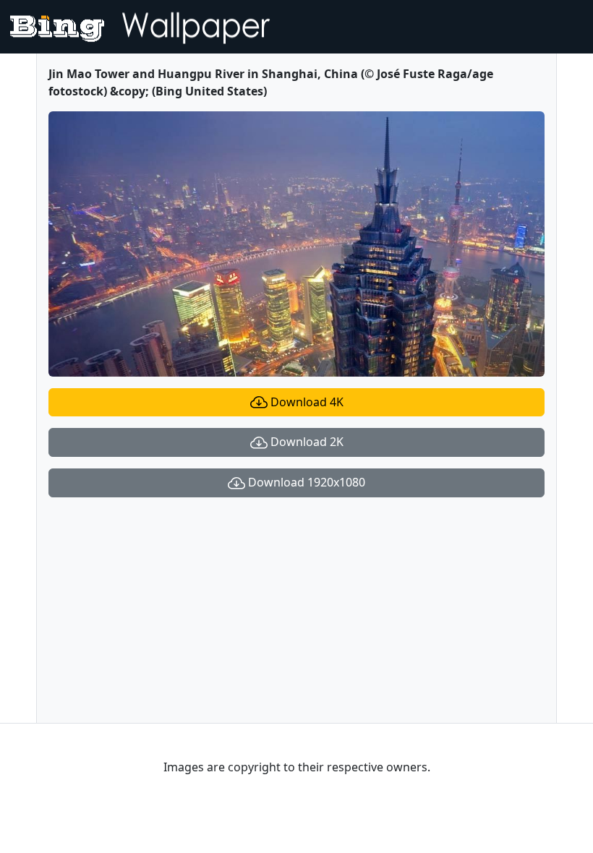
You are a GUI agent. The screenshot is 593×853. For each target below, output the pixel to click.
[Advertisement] (296, 610)
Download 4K (306, 402)
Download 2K (306, 442)
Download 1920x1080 (305, 482)
